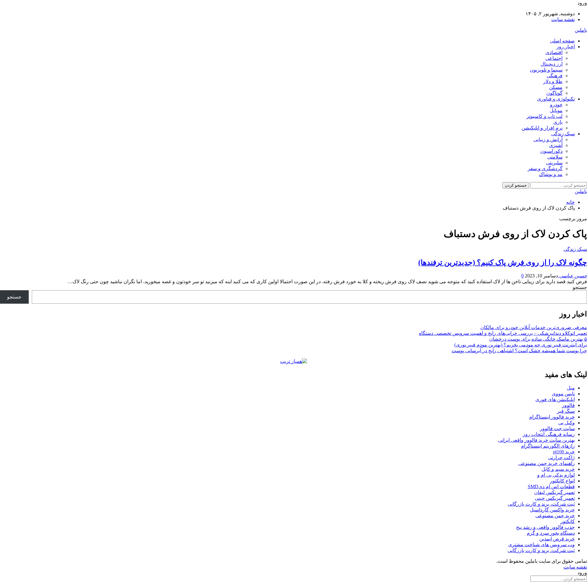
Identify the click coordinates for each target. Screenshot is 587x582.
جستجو (580, 287)
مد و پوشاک (551, 174)
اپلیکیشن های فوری (555, 399)
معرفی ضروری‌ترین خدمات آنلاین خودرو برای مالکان (533, 327)
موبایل (556, 110)
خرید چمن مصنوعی (555, 515)
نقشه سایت (563, 19)
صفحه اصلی (562, 40)
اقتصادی (554, 52)
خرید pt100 (564, 451)
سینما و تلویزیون (546, 69)
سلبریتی (554, 162)
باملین (581, 30)
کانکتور (567, 521)
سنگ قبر (566, 411)
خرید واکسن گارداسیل (552, 509)
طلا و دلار (553, 81)
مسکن (556, 87)
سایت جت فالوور (557, 428)
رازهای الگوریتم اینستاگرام (548, 445)
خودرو (556, 104)
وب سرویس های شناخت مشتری (541, 544)
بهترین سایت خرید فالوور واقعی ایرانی (536, 440)
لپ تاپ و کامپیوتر (544, 116)
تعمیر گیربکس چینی (555, 498)
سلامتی (555, 156)
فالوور (568, 405)
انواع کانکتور (562, 480)
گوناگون (554, 93)
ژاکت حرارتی (561, 457)
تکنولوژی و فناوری (556, 98)
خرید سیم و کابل (558, 469)
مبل (571, 387)
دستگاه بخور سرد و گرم (551, 533)
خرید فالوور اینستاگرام (552, 416)
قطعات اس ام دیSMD (551, 486)
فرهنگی (555, 75)
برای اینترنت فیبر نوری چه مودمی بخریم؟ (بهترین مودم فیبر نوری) (520, 344)
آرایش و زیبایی (548, 139)
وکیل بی (566, 422)
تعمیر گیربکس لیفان (554, 492)
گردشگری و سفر (545, 168)
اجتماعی (554, 58)
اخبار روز (565, 46)
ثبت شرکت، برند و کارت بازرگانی (541, 504)
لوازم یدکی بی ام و (556, 475)
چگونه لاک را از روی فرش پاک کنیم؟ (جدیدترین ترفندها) (502, 262)
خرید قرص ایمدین (557, 538)
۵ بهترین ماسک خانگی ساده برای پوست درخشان (538, 339)
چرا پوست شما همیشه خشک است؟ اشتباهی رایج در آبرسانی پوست (519, 350)
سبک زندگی (563, 133)
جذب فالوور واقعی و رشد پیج (545, 527)
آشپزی (556, 145)
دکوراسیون (551, 151)
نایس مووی (563, 393)
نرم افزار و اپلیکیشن (542, 127)
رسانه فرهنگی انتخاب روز (549, 434)
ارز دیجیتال (552, 64)
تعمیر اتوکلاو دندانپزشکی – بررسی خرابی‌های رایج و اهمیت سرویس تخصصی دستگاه (503, 333)
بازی (558, 122)
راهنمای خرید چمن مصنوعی (546, 463)
